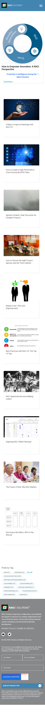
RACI (7, 572)
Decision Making (26, 583)
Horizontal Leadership (26, 587)
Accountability (9, 583)
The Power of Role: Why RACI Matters (21, 487)
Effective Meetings (11, 591)
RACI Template (9, 594)
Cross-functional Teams (12, 576)
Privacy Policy (9, 629)
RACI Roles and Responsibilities (14, 580)
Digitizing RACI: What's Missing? (19, 442)
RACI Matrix (19, 572)
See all (29, 572)
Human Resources (29, 591)
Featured (23, 594)
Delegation (8, 587)
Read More (8, 82)
